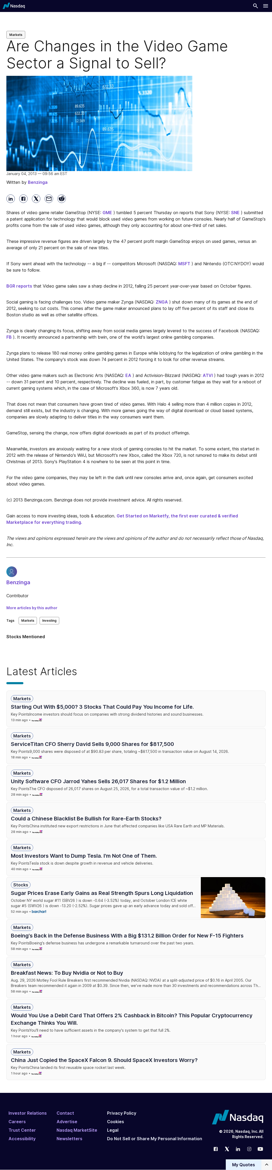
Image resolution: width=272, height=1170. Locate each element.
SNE (235, 212)
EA (128, 375)
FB (9, 337)
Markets (15, 35)
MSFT (184, 263)
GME (107, 212)
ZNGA (162, 302)
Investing (49, 621)
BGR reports (19, 286)
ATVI (208, 375)
